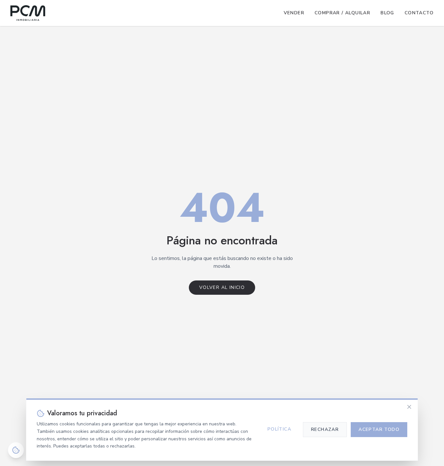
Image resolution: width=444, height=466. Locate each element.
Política (279, 429)
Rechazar (325, 429)
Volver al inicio (222, 287)
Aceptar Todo (379, 429)
